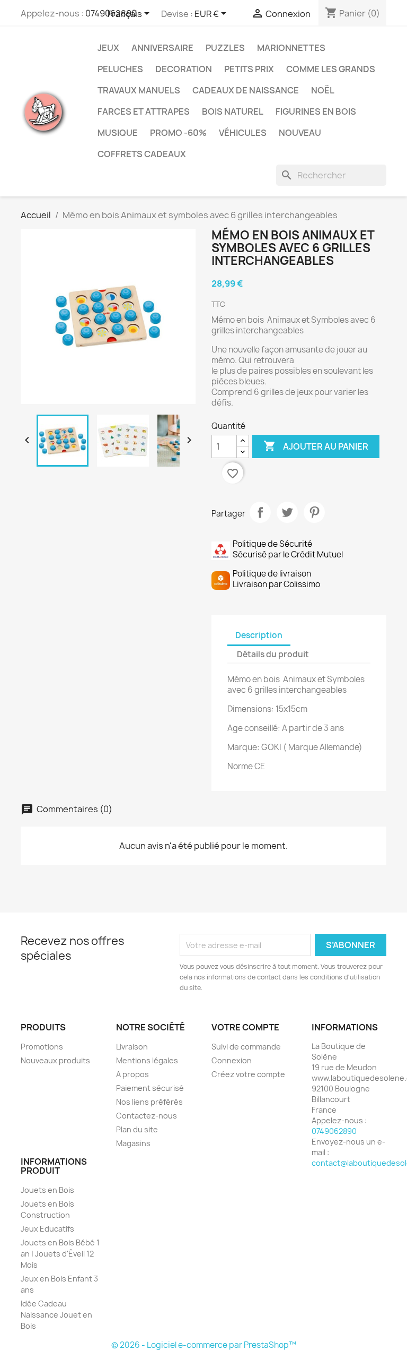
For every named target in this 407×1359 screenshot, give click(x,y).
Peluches (120, 69)
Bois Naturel (232, 111)
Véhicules (243, 133)
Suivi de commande (246, 1047)
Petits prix (249, 69)
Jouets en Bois (47, 1190)
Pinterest (314, 512)
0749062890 (334, 1131)
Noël (322, 90)
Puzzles (225, 48)
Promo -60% (178, 133)
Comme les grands (330, 69)
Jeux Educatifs (47, 1229)
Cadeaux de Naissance (245, 90)
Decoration (183, 69)
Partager (260, 512)
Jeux (108, 48)
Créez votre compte (248, 1074)
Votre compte (245, 1027)
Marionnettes (291, 48)
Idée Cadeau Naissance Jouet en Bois (56, 1314)
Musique (118, 133)
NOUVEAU (300, 133)
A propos (132, 1074)
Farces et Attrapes (144, 111)
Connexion (231, 1060)
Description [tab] (258, 635)
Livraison (132, 1047)
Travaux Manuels (139, 90)
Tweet (287, 512)
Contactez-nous (146, 1116)
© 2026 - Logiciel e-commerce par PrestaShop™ (203, 1345)
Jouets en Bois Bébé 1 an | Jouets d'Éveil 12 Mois (60, 1253)
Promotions (42, 1047)
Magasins (133, 1143)
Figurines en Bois (316, 111)
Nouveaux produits (55, 1060)
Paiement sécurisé (150, 1088)
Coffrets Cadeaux (142, 154)
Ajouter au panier (315, 446)
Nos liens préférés (149, 1102)
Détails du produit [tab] (273, 654)
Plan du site (137, 1129)
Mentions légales (147, 1060)
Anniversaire (162, 48)
